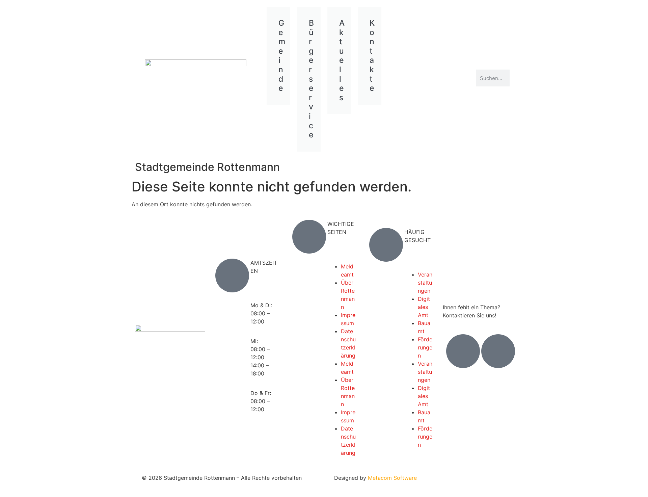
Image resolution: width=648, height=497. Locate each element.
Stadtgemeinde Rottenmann (207, 167)
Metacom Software (392, 477)
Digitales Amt (424, 306)
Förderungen (425, 347)
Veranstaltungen (425, 282)
